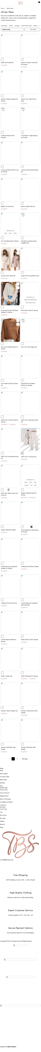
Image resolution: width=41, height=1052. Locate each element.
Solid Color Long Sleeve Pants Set (29, 421)
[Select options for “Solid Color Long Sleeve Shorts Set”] (18, 433)
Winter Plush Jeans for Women (29, 676)
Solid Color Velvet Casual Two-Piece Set (9, 494)
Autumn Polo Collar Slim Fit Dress (28, 100)
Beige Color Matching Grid (31, 299)
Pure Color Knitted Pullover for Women (9, 348)
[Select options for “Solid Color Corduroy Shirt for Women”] (18, 397)
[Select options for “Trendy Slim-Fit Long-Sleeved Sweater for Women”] (18, 543)
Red (35, 485)
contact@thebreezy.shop (6, 860)
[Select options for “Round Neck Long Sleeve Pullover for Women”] (38, 360)
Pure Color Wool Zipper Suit (29, 347)
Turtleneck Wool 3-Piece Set (9, 603)
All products (4, 26)
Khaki (10, 233)
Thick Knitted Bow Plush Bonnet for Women (29, 531)
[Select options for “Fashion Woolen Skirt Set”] (38, 183)
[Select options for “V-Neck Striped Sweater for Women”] (18, 616)
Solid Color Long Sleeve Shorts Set (9, 457)
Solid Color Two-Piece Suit (28, 457)
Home (2, 8)
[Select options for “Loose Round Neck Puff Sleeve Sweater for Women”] (18, 287)
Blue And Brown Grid (30, 302)
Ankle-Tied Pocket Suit (7, 62)
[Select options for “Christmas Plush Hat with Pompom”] (18, 113)
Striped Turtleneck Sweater (8, 530)
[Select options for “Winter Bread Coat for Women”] (38, 616)
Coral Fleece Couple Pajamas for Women (29, 136)
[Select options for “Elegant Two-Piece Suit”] (18, 183)
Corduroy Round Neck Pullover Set (30, 171)
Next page (25, 759)
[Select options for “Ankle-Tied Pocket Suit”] (18, 39)
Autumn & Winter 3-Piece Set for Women (29, 63)
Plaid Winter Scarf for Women (29, 310)
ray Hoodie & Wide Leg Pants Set (9, 384)
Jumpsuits (17, 26)
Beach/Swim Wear (27, 26)
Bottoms (36, 26)
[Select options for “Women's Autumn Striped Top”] (18, 688)
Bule (35, 482)
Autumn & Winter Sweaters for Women (9, 100)
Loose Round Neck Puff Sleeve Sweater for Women (9, 311)
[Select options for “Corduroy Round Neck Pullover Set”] (38, 147)
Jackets (11, 26)
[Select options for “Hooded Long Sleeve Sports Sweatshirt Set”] (38, 218)
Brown (30, 482)
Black (5, 233)
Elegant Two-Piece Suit (7, 206)
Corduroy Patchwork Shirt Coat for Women (9, 171)
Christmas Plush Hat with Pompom (7, 136)
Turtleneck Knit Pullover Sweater (30, 566)
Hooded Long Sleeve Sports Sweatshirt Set (29, 242)
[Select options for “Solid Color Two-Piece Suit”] (38, 433)
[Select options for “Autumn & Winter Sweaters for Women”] (18, 76)
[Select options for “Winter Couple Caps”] (18, 653)
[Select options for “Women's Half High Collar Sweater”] (18, 724)
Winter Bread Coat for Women (29, 640)
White (15, 233)
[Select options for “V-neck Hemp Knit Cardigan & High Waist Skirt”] (38, 580)
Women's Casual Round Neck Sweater (29, 712)
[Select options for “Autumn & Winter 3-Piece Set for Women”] (38, 39)
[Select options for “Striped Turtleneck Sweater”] (18, 507)
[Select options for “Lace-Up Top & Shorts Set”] (18, 253)
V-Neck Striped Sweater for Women (8, 640)
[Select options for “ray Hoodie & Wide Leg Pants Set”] (18, 360)
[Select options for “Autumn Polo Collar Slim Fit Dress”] (38, 76)
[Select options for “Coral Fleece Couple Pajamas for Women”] (38, 113)
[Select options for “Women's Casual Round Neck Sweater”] (38, 688)
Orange (26, 485)
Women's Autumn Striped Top (9, 711)
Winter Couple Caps (6, 676)
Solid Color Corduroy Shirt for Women (9, 421)
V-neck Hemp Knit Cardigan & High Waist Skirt (29, 604)
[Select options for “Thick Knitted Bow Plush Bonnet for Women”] (38, 507)
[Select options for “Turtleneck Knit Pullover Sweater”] (38, 543)
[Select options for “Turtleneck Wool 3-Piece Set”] (18, 580)
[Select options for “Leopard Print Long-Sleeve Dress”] (38, 253)
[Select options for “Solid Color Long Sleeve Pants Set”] (38, 397)
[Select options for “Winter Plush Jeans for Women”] (38, 653)
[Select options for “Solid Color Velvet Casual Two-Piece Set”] (18, 470)
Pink (31, 485)
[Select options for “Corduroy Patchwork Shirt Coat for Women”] (18, 147)
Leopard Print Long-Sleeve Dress (30, 276)
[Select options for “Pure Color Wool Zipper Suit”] (38, 324)
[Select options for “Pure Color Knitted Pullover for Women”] (18, 324)
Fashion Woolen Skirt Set (28, 206)
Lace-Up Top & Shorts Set (8, 276)
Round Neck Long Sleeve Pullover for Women (28, 384)
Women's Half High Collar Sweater (8, 748)
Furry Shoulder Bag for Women (10, 241)
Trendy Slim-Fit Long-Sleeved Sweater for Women (9, 567)
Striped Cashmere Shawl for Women (29, 494)
